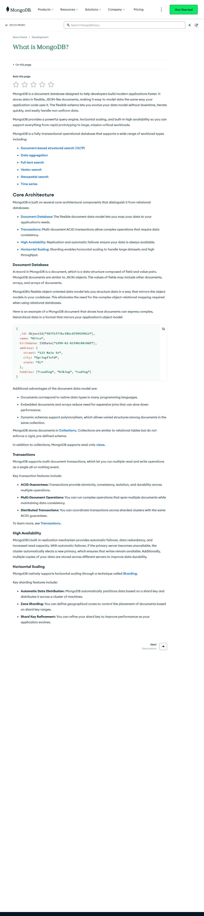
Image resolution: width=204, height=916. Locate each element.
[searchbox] (124, 25)
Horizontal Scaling (35, 249)
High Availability (33, 242)
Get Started (184, 10)
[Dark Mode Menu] (196, 25)
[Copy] (163, 329)
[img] (16, 84)
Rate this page (21, 76)
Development (40, 37)
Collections (67, 430)
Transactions (30, 229)
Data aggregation (34, 155)
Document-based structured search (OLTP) (53, 148)
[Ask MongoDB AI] (189, 25)
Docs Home (20, 37)
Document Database (36, 217)
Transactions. (51, 523)
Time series (29, 184)
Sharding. (130, 573)
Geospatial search (35, 177)
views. (100, 445)
